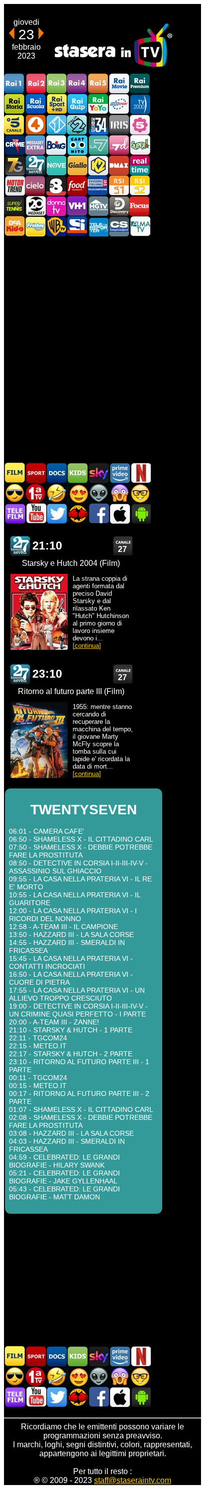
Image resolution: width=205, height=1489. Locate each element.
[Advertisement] (102, 348)
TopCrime (14, 145)
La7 (98, 145)
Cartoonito (77, 145)
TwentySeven (35, 165)
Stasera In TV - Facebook (98, 513)
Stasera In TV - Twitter (56, 513)
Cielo (35, 185)
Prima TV (35, 493)
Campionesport (118, 226)
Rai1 (14, 84)
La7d (118, 145)
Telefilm (14, 513)
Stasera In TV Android (140, 513)
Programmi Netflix (140, 473)
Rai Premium (139, 84)
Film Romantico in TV (77, 493)
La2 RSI (139, 185)
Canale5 (14, 124)
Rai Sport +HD (56, 104)
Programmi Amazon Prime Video (119, 473)
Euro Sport (118, 104)
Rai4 (77, 84)
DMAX (118, 165)
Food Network (77, 185)
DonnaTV (56, 206)
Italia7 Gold (14, 165)
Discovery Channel (118, 206)
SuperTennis (14, 206)
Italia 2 (77, 124)
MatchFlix (77, 513)
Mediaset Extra (35, 145)
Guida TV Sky (98, 473)
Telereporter (98, 226)
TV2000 (139, 104)
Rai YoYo (98, 104)
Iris (118, 124)
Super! (139, 145)
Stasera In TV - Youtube (35, 513)
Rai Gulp (77, 104)
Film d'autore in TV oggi (140, 493)
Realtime (139, 165)
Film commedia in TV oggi (56, 493)
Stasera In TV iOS (119, 513)
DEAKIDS (14, 226)
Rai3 (56, 84)
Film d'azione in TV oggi (14, 493)
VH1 (77, 206)
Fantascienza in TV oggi (98, 493)
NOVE (56, 165)
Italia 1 (56, 124)
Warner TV (56, 226)
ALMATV (139, 226)
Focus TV (139, 206)
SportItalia (77, 226)
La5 (139, 124)
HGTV (98, 206)
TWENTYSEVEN (19, 546)
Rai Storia (14, 104)
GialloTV (77, 165)
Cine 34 (98, 124)
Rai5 (98, 84)
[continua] (87, 645)
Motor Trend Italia (14, 185)
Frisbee (35, 226)
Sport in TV (35, 473)
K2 (98, 165)
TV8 (56, 185)
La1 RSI (118, 185)
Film (14, 473)
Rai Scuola (35, 104)
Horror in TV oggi (119, 493)
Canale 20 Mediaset (35, 206)
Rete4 (35, 124)
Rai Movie (118, 84)
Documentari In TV (56, 473)
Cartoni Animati (77, 473)
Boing (56, 145)
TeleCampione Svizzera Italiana (98, 185)
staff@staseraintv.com (132, 1480)
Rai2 (35, 84)
